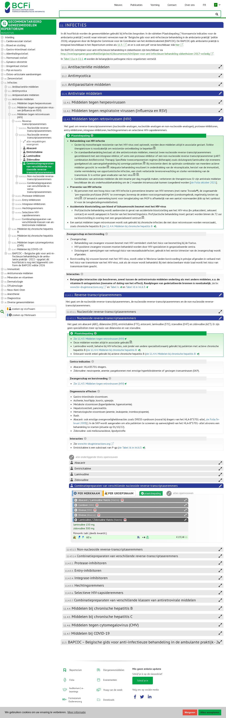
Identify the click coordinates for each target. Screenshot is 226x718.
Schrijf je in (142, 680)
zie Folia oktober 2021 (203, 182)
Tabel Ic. (115, 287)
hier (178, 44)
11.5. (120, 44)
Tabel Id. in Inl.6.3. (136, 287)
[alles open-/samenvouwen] (185, 500)
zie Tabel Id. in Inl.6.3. (130, 447)
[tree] (26, 169)
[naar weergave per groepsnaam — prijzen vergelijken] (74, 537)
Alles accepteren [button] (209, 712)
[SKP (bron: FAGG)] (79, 537)
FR (204, 4)
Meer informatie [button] (77, 712)
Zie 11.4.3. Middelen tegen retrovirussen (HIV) (98, 338)
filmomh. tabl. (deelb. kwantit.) (90, 533)
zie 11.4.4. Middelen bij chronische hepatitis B (128, 226)
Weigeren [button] (190, 712)
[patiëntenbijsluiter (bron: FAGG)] (83, 537)
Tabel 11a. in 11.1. (74, 58)
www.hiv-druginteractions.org (86, 287)
